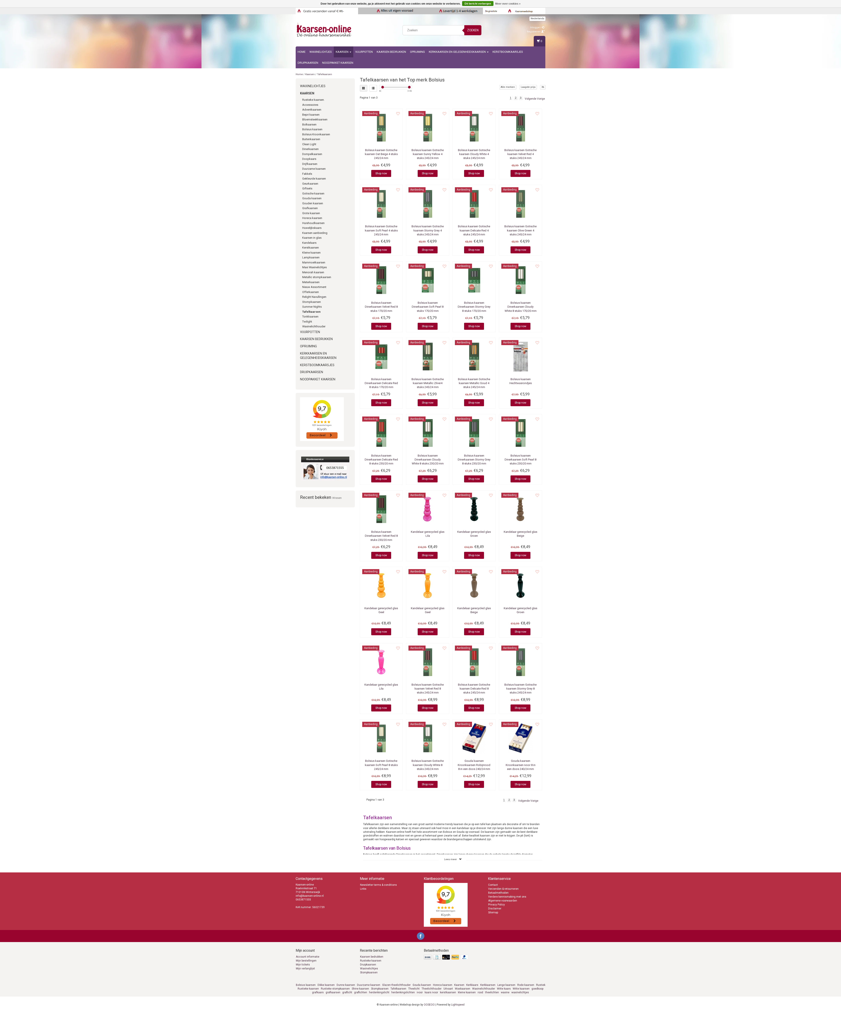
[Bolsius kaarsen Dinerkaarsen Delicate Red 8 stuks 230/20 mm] (381, 432)
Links (363, 888)
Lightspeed (458, 1004)
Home (302, 51)
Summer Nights (312, 306)
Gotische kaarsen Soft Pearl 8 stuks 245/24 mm (381, 764)
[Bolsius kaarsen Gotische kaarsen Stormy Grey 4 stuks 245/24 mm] (427, 203)
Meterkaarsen (311, 282)
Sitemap (493, 912)
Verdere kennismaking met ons (507, 896)
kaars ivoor (431, 992)
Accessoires (310, 104)
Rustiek (540, 985)
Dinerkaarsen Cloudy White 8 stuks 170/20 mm (521, 306)
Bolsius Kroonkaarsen (316, 134)
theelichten (492, 992)
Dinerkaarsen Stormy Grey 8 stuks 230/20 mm (474, 459)
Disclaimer (494, 908)
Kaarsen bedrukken (371, 956)
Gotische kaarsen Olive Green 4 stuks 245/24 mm (520, 230)
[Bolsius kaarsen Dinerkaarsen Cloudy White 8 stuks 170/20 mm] (520, 280)
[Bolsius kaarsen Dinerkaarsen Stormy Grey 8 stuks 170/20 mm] (474, 280)
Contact (493, 884)
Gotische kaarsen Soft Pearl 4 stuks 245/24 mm (381, 230)
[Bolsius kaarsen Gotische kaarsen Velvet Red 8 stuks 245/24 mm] (427, 662)
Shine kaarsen (360, 988)
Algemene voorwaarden (502, 900)
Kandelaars (309, 242)
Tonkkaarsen (310, 316)
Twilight (307, 321)
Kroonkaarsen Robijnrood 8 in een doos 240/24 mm (474, 764)
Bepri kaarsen (311, 114)
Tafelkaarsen (324, 74)
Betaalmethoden (498, 892)
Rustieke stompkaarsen (335, 988)
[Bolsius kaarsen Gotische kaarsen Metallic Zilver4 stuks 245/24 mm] (427, 356)
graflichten (360, 992)
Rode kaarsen (525, 985)
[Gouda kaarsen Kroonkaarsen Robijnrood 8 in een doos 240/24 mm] (474, 738)
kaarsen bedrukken (391, 51)
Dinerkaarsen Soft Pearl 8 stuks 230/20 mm (520, 459)
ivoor (420, 992)
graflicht (347, 992)
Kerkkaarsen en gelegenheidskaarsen (457, 51)
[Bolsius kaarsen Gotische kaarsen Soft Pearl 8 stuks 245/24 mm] (381, 738)
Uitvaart (448, 988)
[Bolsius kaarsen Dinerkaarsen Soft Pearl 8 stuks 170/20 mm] (427, 280)
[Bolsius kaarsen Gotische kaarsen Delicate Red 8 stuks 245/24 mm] (474, 662)
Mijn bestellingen (306, 960)
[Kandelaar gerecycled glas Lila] (427, 509)
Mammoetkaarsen (313, 262)
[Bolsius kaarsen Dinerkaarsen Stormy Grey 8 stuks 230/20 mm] (474, 432)
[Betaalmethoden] (446, 957)
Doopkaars (309, 159)
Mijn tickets (303, 964)
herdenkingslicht (379, 992)
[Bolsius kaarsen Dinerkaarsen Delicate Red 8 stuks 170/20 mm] (381, 356)
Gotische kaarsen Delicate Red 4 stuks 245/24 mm (474, 230)
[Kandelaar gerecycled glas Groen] (474, 509)
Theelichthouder (432, 988)
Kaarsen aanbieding (314, 233)
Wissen (337, 497)
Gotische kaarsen (313, 193)
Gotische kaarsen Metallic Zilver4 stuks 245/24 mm (428, 383)
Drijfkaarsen (309, 164)
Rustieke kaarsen (370, 960)
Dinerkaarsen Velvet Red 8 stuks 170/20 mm (381, 306)
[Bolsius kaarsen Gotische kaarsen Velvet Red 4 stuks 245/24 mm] (520, 127)
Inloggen (535, 27)
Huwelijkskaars (312, 227)
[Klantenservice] (325, 468)
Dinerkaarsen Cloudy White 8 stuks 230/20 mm (428, 459)
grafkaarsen (333, 992)
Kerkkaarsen (487, 985)
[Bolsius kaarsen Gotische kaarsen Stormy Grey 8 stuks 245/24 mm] (520, 662)
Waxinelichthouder (313, 326)
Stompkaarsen (311, 302)
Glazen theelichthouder (396, 985)
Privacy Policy (496, 904)
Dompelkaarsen (312, 154)
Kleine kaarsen (311, 252)
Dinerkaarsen (310, 149)
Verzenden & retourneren (503, 888)
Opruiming (417, 51)
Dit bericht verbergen (478, 3)
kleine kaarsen (467, 992)
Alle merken (508, 87)
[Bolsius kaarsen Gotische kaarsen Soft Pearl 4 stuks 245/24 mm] (381, 203)
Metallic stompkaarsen (316, 277)
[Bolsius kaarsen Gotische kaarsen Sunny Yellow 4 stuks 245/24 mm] (427, 127)
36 (542, 87)
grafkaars (318, 992)
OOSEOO (429, 1004)
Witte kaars (504, 988)
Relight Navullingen (314, 296)
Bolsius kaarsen (312, 129)
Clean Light (309, 144)
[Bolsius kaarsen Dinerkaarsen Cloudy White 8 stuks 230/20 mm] (427, 432)
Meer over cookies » (508, 3)
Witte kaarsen (521, 988)
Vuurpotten (364, 51)
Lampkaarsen (311, 257)
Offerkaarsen (310, 292)
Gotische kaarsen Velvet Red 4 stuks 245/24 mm (520, 154)
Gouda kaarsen (312, 198)
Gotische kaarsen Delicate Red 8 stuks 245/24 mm (474, 688)
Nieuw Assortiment (314, 287)
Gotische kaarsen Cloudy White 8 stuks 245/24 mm (428, 764)
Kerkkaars (472, 985)
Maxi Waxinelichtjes (314, 267)
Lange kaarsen (506, 985)
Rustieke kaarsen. (313, 99)
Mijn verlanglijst (305, 968)
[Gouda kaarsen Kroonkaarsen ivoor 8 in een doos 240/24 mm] (520, 738)
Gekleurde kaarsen (314, 178)
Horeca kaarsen (312, 218)
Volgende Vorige (535, 98)
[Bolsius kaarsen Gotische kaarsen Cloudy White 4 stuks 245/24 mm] (474, 127)
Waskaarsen (462, 988)
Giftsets (307, 188)
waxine (505, 992)
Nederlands (537, 18)
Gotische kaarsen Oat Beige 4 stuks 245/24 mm (381, 154)
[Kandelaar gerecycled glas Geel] (381, 585)
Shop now (381, 173)
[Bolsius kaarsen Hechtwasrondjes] (520, 356)
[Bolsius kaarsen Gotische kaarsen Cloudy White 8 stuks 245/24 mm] (427, 738)
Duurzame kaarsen (314, 168)
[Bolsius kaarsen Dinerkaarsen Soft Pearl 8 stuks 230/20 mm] (520, 432)
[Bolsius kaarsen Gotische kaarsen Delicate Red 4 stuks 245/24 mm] (474, 203)
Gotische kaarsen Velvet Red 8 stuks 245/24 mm (428, 688)
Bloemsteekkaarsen (314, 119)
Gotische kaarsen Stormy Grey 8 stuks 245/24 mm (520, 688)
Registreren (534, 31)
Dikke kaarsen (326, 985)
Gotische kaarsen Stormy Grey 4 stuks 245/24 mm (428, 230)
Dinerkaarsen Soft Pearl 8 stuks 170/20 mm (427, 306)
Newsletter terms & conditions (378, 884)
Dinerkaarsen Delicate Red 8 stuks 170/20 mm (381, 383)
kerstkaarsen (448, 992)
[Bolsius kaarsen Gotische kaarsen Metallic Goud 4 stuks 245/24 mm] (474, 356)
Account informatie (307, 956)
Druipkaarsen (308, 62)
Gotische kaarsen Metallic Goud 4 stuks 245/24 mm (474, 383)
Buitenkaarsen (311, 139)
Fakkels (307, 173)
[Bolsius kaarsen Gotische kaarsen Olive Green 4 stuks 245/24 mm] (520, 203)
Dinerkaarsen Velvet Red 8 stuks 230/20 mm (381, 535)
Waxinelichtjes (320, 51)
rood (480, 992)
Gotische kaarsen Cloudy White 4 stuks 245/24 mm (474, 154)
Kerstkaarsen (310, 247)
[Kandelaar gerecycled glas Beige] (520, 509)
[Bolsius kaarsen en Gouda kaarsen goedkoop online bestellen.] (324, 29)
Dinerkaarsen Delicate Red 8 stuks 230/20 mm (381, 459)
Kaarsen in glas (312, 237)
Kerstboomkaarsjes (508, 51)
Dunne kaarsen (346, 985)
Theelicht (414, 988)
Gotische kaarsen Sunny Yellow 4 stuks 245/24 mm (428, 154)
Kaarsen (342, 51)
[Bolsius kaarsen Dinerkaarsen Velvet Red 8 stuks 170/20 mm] (381, 280)
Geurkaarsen (310, 183)
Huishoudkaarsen (313, 223)
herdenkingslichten (403, 992)
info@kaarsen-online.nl (310, 895)
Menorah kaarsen (313, 272)
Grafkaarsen (310, 208)
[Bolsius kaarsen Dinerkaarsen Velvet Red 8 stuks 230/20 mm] (381, 509)
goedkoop (537, 988)
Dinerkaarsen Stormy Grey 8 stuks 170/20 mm (474, 306)
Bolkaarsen (309, 124)
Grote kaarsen (311, 213)
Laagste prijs (528, 87)
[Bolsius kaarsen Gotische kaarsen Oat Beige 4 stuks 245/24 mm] (381, 127)
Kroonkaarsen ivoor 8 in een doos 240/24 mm (520, 764)
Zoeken (473, 30)
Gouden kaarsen (312, 203)
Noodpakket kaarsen (337, 62)
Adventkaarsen (311, 109)
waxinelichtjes (520, 992)
